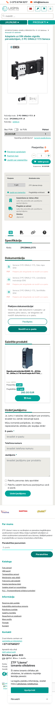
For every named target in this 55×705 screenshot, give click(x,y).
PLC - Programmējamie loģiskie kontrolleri (18, 591)
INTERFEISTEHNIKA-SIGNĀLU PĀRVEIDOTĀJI (20, 30)
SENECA (16, 122)
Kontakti (5, 626)
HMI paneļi (6, 571)
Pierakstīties (42, 554)
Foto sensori (7, 568)
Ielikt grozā (43, 161)
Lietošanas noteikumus (27, 684)
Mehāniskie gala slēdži (11, 577)
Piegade (5, 623)
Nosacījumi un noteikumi (11, 616)
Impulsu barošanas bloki (11, 584)
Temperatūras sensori (10, 574)
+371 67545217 (11, 644)
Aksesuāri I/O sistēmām (13, 32)
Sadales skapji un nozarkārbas (14, 587)
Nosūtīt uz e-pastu (27, 329)
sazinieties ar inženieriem (12, 641)
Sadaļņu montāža (9, 613)
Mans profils (7, 619)
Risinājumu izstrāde (9, 609)
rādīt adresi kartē (9, 652)
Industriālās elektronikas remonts (15, 606)
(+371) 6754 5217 (19, 2)
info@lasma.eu (41, 2)
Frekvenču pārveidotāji (11, 581)
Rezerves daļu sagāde (11, 603)
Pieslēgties (27, 321)
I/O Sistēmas (42, 30)
